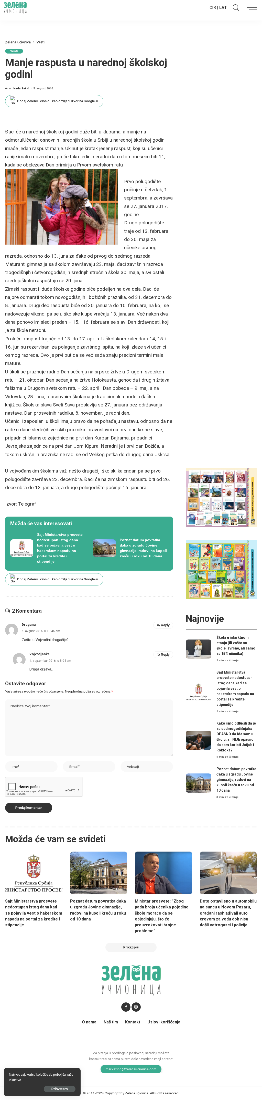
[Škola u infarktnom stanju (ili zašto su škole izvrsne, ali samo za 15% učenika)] (198, 649)
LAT (223, 7)
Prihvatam (59, 1089)
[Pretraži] (235, 7)
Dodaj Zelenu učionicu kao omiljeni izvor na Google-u (57, 101)
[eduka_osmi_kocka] (221, 497)
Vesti (14, 51)
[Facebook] (125, 1007)
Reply (165, 625)
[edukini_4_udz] (221, 569)
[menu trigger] (250, 7)
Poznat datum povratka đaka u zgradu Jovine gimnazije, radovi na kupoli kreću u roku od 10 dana (236, 779)
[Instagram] (136, 1007)
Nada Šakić (21, 88)
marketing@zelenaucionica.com (131, 1069)
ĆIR (213, 7)
